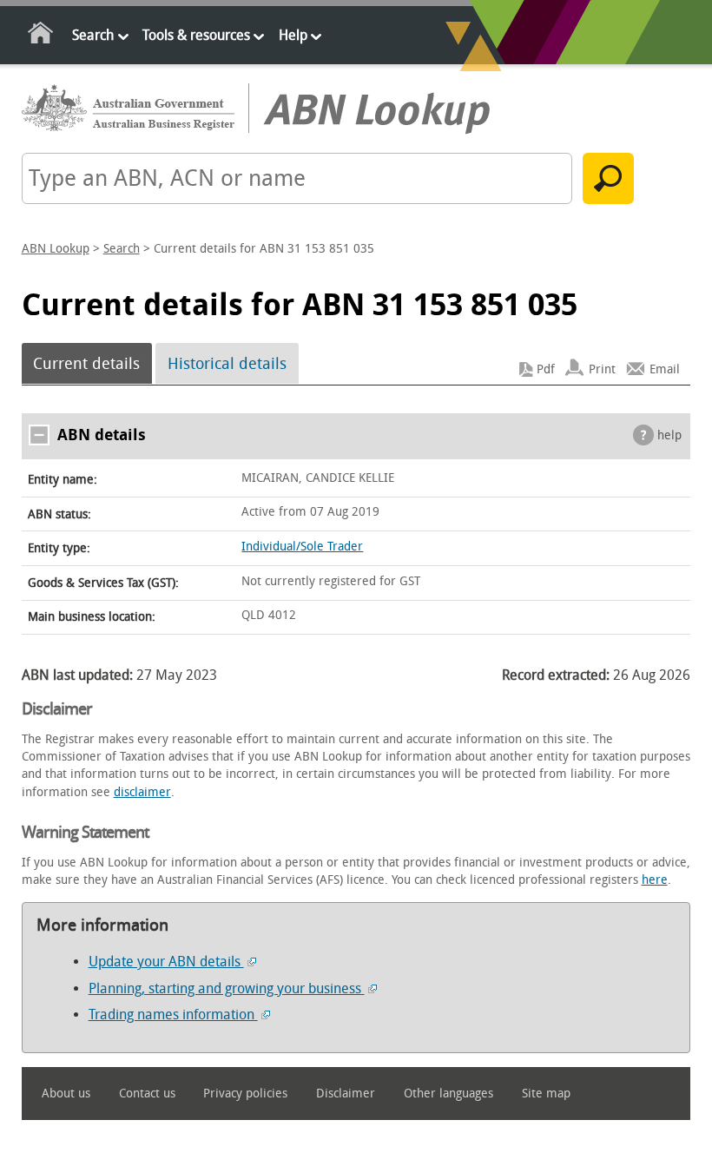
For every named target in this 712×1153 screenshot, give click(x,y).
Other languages (448, 1093)
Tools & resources (196, 35)
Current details (86, 363)
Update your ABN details (166, 961)
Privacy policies (245, 1093)
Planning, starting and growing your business (227, 988)
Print (602, 369)
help (669, 435)
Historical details (227, 363)
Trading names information (173, 1014)
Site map (546, 1093)
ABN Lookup (55, 248)
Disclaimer (345, 1093)
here (655, 880)
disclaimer (142, 792)
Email (664, 369)
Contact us (147, 1093)
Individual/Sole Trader (302, 546)
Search (93, 35)
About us (66, 1093)
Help (293, 35)
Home (41, 36)
